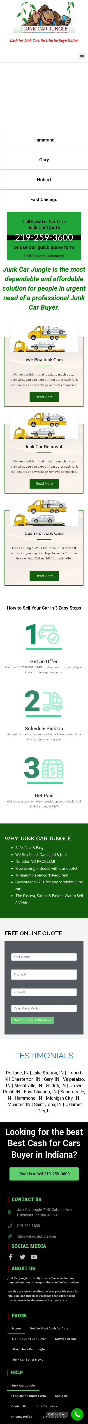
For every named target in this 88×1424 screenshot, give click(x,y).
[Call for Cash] (77, 1414)
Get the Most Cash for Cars (49, 1328)
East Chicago (44, 199)
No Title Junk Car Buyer (29, 1339)
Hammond (44, 140)
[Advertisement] (44, 96)
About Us (61, 1396)
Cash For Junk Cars (44, 533)
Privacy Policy (21, 1416)
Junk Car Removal (44, 446)
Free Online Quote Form (28, 1396)
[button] (82, 56)
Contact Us (19, 1406)
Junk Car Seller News (27, 1359)
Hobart (44, 179)
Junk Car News (47, 1406)
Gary (44, 159)
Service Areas (65, 1339)
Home (16, 1328)
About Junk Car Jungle (28, 1349)
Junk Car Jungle (23, 1385)
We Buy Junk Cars (44, 360)
